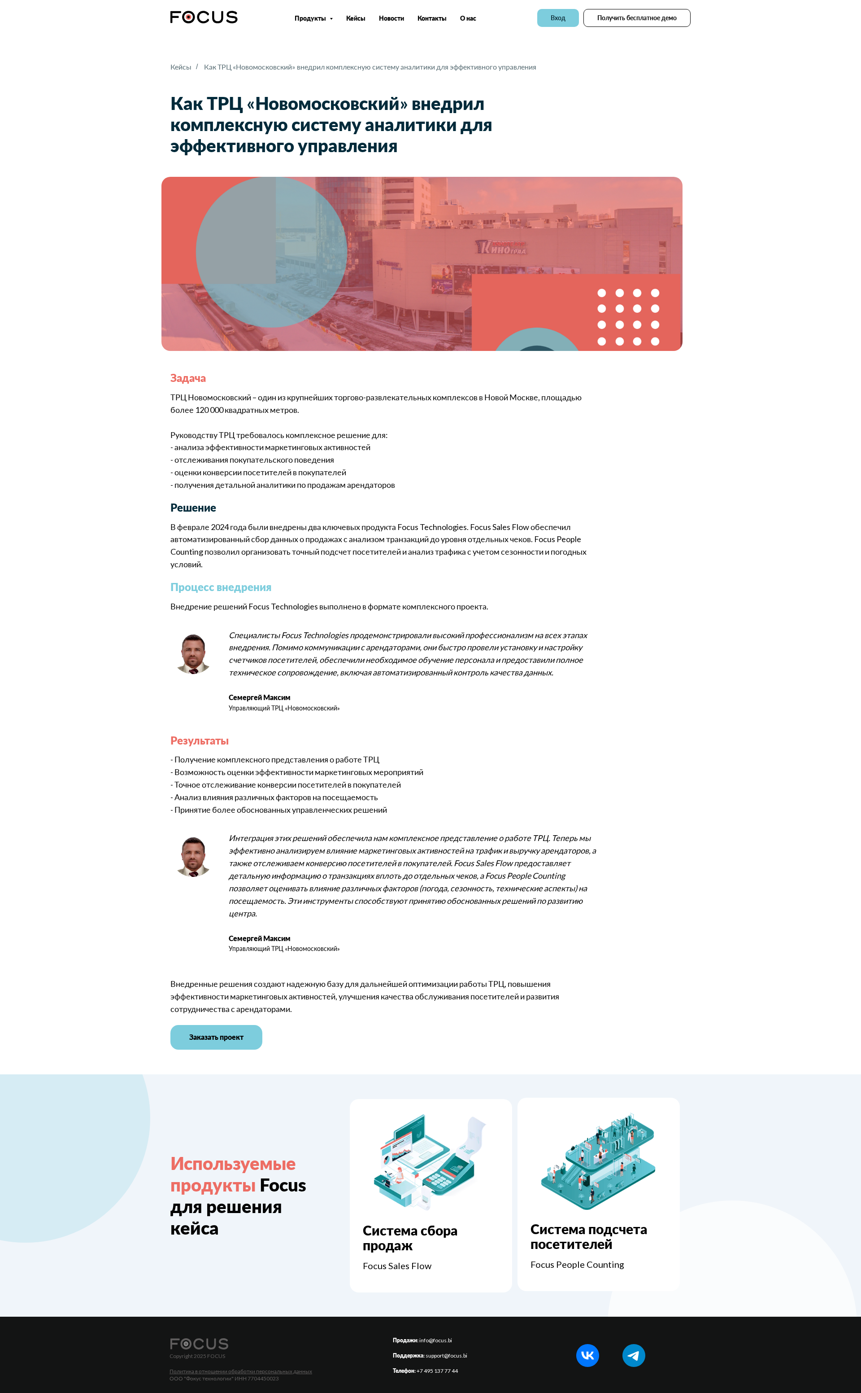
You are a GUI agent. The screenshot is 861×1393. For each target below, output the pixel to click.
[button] (637, 18)
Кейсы (355, 18)
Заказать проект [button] (216, 1037)
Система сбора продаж (410, 1237)
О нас (468, 18)
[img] (430, 1162)
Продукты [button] (311, 18)
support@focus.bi (446, 1355)
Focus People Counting (577, 1264)
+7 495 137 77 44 (437, 1370)
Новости (391, 18)
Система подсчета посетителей (589, 1236)
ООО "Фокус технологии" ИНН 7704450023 (224, 1378)
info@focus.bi (435, 1340)
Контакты (432, 18)
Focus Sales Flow (397, 1265)
